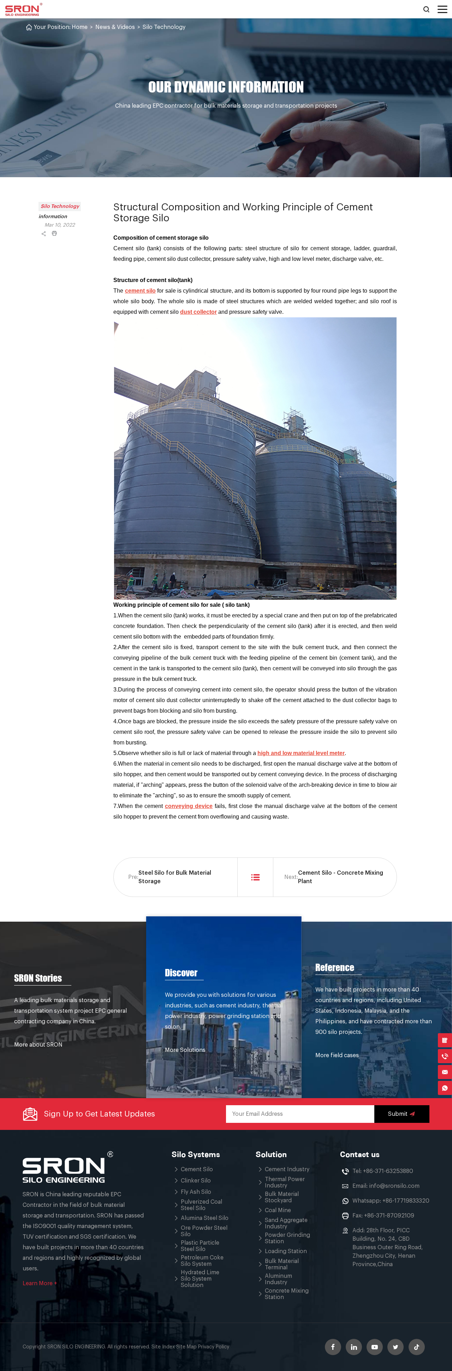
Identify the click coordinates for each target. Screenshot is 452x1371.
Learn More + (40, 1283)
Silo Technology (164, 27)
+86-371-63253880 (388, 1171)
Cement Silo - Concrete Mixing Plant (340, 877)
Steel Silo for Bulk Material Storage (174, 877)
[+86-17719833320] (445, 1088)
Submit (398, 1114)
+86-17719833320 (405, 1201)
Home (80, 27)
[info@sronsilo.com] (445, 1072)
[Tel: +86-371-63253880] (445, 1056)
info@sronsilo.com (394, 1186)
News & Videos (115, 27)
